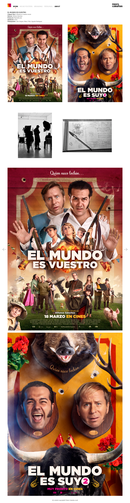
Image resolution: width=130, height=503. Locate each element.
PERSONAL (48, 6)
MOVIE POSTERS (26, 6)
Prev (4, 249)
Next (126, 249)
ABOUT (57, 6)
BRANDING (38, 6)
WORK (15, 6)
